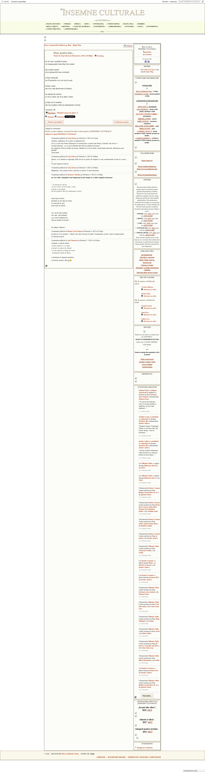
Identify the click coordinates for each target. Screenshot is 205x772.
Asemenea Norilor (145, 550)
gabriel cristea (146, 494)
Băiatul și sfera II (150, 465)
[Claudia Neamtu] (137, 309)
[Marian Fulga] (137, 297)
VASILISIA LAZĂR (141, 94)
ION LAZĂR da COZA (144, 91)
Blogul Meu (77, 45)
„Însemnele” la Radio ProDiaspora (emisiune (147, 269)
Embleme (101, 757)
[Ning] (5, 1)
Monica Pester (144, 390)
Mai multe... (147, 695)
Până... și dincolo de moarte (147, 564)
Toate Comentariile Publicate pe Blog (57, 45)
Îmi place (51, 113)
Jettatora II (153, 670)
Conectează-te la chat (190, 770)
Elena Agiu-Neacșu (147, 359)
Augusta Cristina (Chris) (147, 362)
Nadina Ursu (145, 319)
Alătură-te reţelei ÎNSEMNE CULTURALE (60, 134)
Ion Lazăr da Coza (147, 69)
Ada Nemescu (72, 240)
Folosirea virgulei (147, 265)
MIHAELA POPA (144, 118)
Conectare (173, 1)
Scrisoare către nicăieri (148, 395)
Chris (143, 467)
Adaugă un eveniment (145, 747)
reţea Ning (149, 71)
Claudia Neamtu (146, 306)
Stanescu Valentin (74, 174)
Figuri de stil (147, 262)
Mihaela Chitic (147, 463)
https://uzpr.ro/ (147, 160)
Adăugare (129, 46)
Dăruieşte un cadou (150, 289)
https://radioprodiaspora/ (147, 166)
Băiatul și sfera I (150, 478)
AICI (149, 213)
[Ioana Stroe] (137, 316)
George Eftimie (147, 364)
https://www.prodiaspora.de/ (147, 169)
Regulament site (146, 255)
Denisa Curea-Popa (74, 231)
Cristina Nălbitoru (147, 287)
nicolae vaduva (144, 423)
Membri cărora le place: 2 (67, 112)
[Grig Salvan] (48, 57)
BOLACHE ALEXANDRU (144, 126)
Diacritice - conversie (147, 257)
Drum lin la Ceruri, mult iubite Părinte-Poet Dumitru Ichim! (149, 508)
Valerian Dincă (147, 367)
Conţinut (46, 266)
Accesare (148, 54)
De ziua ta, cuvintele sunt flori (148, 644)
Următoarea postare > (122, 122)
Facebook (60, 117)
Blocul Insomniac (145, 660)
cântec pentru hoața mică (148, 523)
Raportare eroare (116, 757)
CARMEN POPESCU (143, 138)
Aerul (158, 631)
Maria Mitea (146, 633)
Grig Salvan (65, 55)
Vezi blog (100, 56)
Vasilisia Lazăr (144, 417)
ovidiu (141, 552)
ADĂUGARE (148, 216)
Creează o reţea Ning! (18, 1)
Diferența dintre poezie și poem (147, 272)
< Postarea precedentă (54, 122)
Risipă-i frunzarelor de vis (148, 492)
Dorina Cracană (154, 488)
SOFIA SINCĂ (143, 106)
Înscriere (166, 1)
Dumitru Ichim (146, 525)
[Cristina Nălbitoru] (137, 290)
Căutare (203, 1)
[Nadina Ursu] (137, 322)
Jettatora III (143, 421)
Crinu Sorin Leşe (147, 648)
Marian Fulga (145, 293)
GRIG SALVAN (143, 121)
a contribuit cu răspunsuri (148, 418)
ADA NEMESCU (142, 109)
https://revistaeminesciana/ (147, 174)
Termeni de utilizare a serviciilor (144, 757)
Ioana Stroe (145, 312)
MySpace (51, 117)
